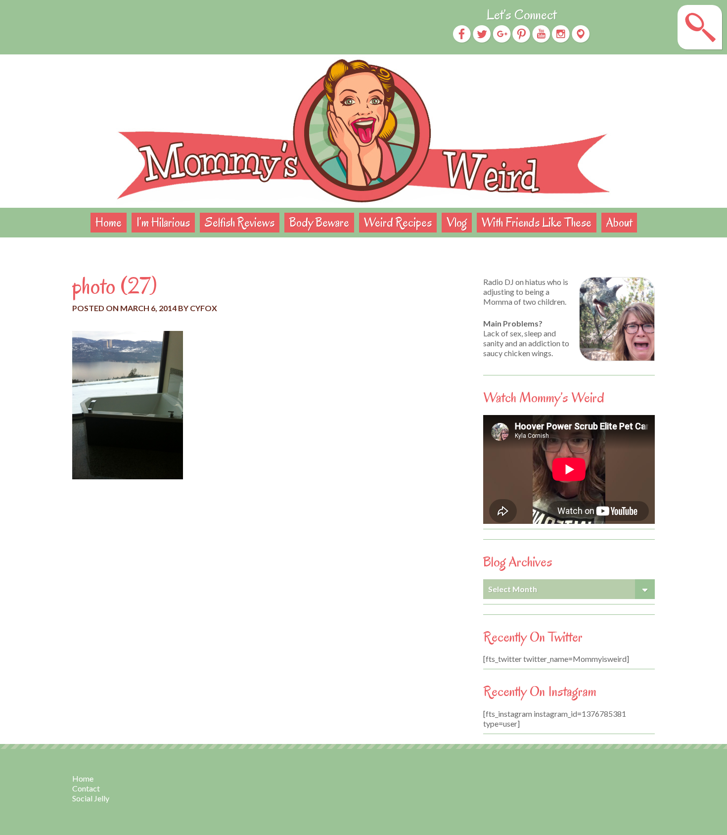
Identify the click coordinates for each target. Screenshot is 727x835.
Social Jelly (90, 798)
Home (108, 222)
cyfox (203, 308)
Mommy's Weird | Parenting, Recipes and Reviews (363, 131)
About (619, 222)
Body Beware (319, 222)
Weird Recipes (398, 222)
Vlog (457, 222)
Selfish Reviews (239, 222)
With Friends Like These (536, 222)
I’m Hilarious (163, 222)
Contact (86, 788)
